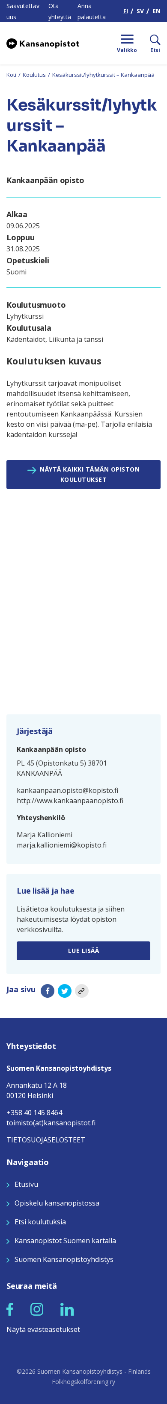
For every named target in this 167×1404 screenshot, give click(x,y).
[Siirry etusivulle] (42, 43)
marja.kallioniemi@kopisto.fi (62, 845)
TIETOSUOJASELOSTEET (45, 1140)
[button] (9, 1309)
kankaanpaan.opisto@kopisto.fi (67, 790)
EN (156, 11)
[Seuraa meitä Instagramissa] (36, 1309)
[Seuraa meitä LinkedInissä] (67, 1309)
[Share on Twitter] (65, 991)
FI (125, 11)
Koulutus (34, 75)
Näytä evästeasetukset (43, 1329)
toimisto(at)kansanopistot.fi (50, 1122)
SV (140, 11)
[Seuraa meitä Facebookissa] (9, 1309)
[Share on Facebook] (47, 991)
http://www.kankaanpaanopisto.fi (70, 800)
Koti (11, 75)
